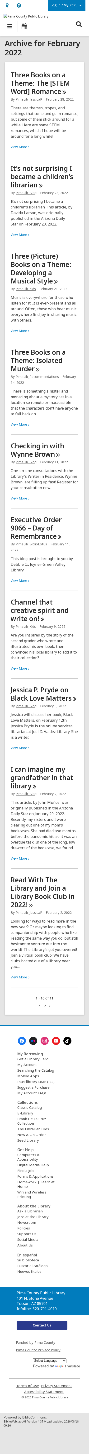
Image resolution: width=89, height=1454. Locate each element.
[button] (7, 5)
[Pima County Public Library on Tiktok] (67, 1041)
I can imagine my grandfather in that (42, 777)
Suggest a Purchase (33, 1087)
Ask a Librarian (30, 1211)
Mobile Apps (28, 1076)
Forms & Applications (35, 1176)
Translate (72, 1366)
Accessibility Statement (44, 1391)
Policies (23, 1228)
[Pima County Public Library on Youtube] (56, 1041)
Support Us (26, 1233)
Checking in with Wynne (37, 450)
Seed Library (28, 1140)
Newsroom (26, 1222)
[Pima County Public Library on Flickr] (33, 1041)
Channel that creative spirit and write (40, 610)
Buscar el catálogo (32, 1265)
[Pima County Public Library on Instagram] (45, 1041)
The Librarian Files (33, 1129)
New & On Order (31, 1134)
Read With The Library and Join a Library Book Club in (43, 892)
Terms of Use (27, 1385)
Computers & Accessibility (28, 1157)
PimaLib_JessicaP (29, 99)
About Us (25, 1245)
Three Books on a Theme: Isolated (38, 360)
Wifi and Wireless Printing (31, 1194)
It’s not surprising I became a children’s (42, 176)
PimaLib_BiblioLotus (31, 544)
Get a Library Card (32, 1058)
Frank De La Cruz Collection (31, 1121)
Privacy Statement (56, 1385)
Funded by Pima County (35, 1342)
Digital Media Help (33, 1164)
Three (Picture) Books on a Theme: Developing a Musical (41, 268)
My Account (27, 1064)
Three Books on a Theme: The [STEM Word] (40, 83)
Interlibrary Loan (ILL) (36, 1081)
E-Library (25, 1113)
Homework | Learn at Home (36, 1184)
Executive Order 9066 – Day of (36, 528)
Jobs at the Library (33, 1216)
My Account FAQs (32, 1093)
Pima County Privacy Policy (38, 1350)
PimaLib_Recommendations (37, 376)
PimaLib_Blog (26, 192)
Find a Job (25, 1170)
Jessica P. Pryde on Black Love (41, 694)
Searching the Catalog (35, 1070)
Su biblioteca (28, 1260)
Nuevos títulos (29, 1271)
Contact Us (42, 1325)
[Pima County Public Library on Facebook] (22, 1041)
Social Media (27, 1239)
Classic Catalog (29, 1107)
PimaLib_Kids (26, 289)
